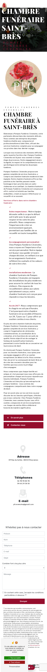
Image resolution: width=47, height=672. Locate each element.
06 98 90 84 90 (23, 481)
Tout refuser (15, 662)
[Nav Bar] (42, 7)
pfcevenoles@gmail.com (23, 504)
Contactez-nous (18, 425)
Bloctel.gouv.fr (35, 645)
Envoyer (23, 601)
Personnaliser (14, 666)
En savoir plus (17, 418)
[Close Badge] (34, 665)
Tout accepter (15, 658)
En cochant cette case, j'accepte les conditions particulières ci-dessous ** (24, 593)
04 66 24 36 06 (23, 483)
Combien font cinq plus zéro (14, 563)
